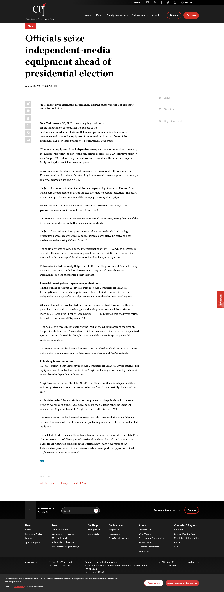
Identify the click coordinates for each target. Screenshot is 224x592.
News (28, 525)
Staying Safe (93, 533)
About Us (144, 525)
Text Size (168, 109)
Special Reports (32, 542)
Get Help (191, 15)
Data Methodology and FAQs (65, 546)
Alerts (30, 26)
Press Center (145, 542)
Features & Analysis (34, 533)
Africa (177, 542)
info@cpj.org (193, 562)
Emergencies (94, 529)
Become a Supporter (165, 510)
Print (166, 98)
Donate (174, 15)
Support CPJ (114, 529)
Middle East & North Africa (186, 538)
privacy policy (19, 586)
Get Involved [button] (139, 15)
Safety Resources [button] (116, 15)
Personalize (153, 583)
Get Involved (116, 525)
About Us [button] (157, 15)
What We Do (145, 529)
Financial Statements (149, 546)
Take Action (114, 533)
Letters (28, 538)
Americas (178, 529)
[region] (112, 583)
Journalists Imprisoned (63, 533)
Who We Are (145, 533)
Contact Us (144, 550)
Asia (176, 546)
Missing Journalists (61, 538)
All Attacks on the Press (63, 542)
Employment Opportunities (152, 538)
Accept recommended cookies (182, 583)
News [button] (87, 15)
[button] (196, 2)
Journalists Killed (60, 529)
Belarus (54, 483)
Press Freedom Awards (119, 538)
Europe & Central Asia (74, 483)
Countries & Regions (185, 525)
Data (55, 525)
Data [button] (99, 15)
